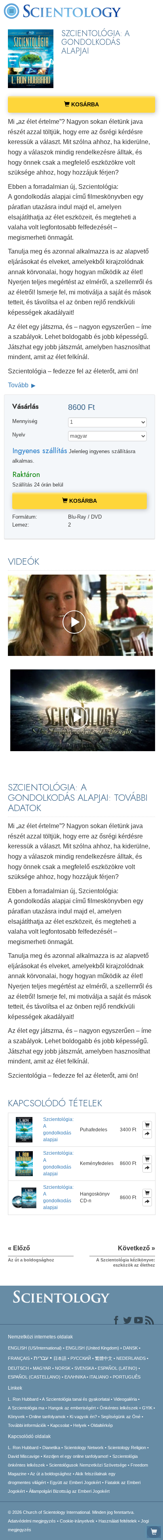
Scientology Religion (127, 1447)
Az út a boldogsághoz (51, 1473)
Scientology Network (84, 1447)
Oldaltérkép (102, 1425)
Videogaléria (125, 1399)
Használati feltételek (118, 1521)
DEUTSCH (18, 1368)
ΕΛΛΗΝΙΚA (74, 1377)
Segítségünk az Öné (120, 1416)
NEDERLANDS (131, 1358)
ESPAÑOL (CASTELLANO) (34, 1377)
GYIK (147, 1407)
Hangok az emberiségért (72, 1407)
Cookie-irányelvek (77, 1521)
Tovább (19, 385)
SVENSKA (84, 1368)
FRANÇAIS (19, 1358)
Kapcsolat (59, 1425)
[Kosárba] (147, 1125)
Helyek (80, 1425)
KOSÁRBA (84, 104)
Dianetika (51, 1447)
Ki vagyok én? (83, 1416)
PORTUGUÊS (126, 1377)
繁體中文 (103, 1358)
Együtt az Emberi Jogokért (75, 1482)
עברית (41, 1358)
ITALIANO (99, 1377)
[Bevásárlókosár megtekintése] (154, 1532)
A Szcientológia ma (26, 1407)
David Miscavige (24, 1456)
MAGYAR (42, 1368)
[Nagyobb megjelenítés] (147, 1134)
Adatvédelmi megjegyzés (32, 1521)
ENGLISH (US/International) (35, 1348)
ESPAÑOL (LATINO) (117, 1368)
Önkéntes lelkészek (119, 1407)
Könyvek (16, 1416)
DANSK (130, 1348)
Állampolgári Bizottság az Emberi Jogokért (69, 1491)
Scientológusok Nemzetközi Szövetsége (88, 1465)
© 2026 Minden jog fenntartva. (71, 1512)
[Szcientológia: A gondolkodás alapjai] (24, 1129)
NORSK (62, 1368)
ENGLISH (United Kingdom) (92, 1348)
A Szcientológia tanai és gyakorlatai (76, 1399)
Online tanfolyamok (47, 1416)
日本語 (59, 1358)
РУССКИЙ (80, 1358)
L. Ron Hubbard (23, 1399)
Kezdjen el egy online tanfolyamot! (76, 1456)
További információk (27, 1425)
